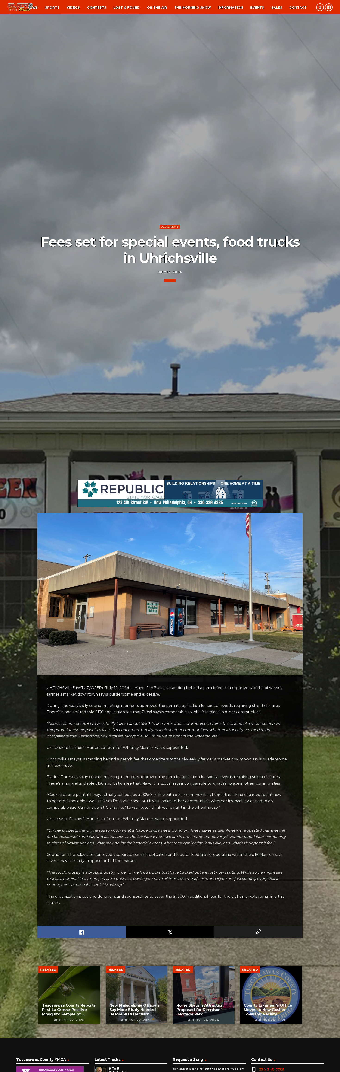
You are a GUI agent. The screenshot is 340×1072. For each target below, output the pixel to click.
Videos (73, 7)
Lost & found (127, 7)
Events (257, 7)
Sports (52, 7)
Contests (96, 7)
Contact (298, 7)
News (33, 7)
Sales (276, 7)
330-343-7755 (271, 1069)
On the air (157, 7)
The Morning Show (192, 7)
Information (230, 7)
